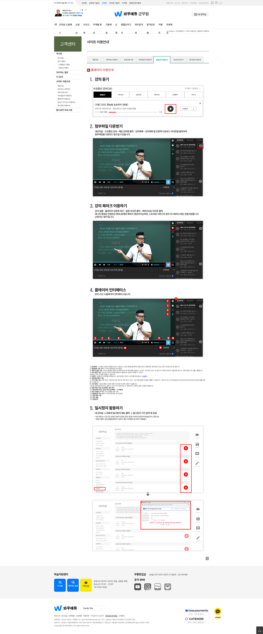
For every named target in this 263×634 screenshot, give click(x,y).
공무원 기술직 (94, 3)
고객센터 (121, 616)
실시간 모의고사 (179, 60)
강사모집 (64, 616)
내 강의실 (200, 14)
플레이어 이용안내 (64, 99)
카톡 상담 (86, 586)
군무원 (104, 3)
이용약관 (86, 616)
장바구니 (185, 3)
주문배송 (193, 3)
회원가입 (169, 3)
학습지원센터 (204, 3)
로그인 (177, 3)
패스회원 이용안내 (64, 106)
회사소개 (57, 616)
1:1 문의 (59, 77)
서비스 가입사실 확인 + (197, 614)
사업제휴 (79, 616)
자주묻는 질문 (73, 584)
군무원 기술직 (114, 3)
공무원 (84, 3)
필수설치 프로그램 (64, 110)
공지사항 (61, 58)
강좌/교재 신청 (63, 92)
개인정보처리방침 (111, 616)
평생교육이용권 (135, 3)
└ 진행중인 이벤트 (64, 65)
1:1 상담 (60, 584)
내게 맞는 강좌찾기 (64, 89)
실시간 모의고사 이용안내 (66, 102)
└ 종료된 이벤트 (63, 68)
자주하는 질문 (62, 72)
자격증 (124, 3)
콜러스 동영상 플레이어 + (196, 622)
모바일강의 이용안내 (65, 96)
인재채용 (72, 616)
